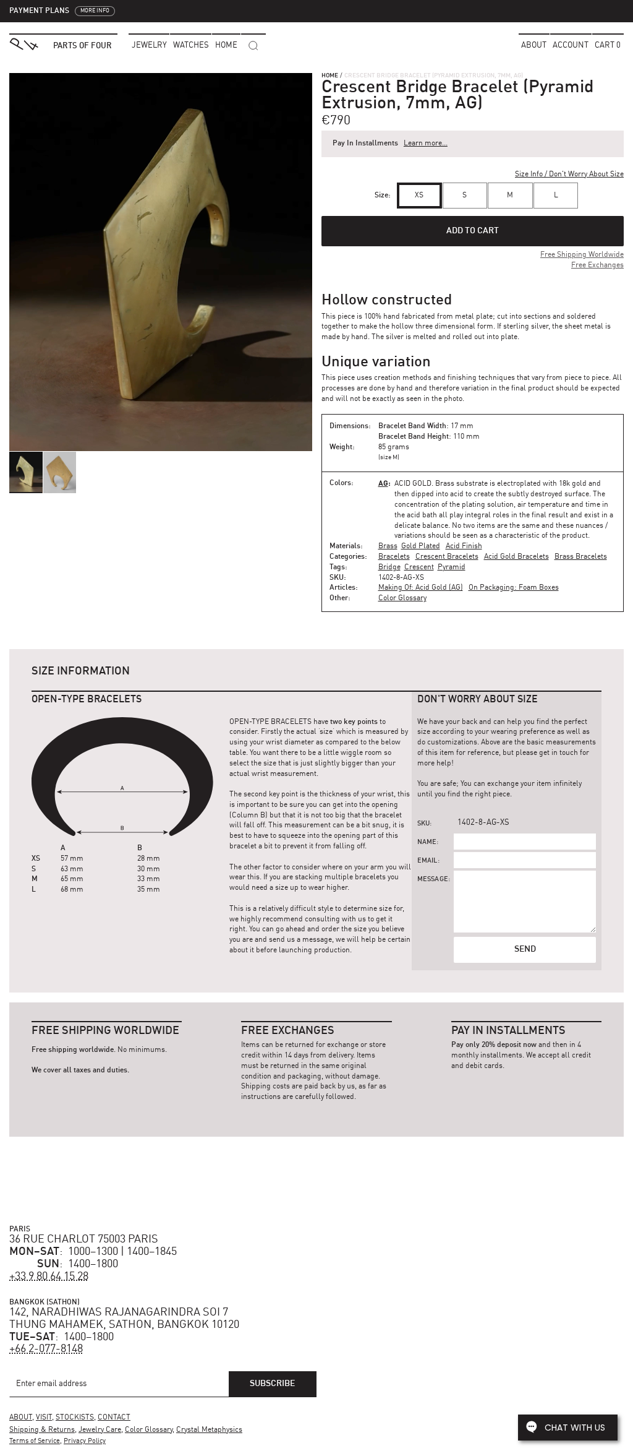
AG (383, 483)
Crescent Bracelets (446, 557)
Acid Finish (464, 546)
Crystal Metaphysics (209, 1430)
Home (329, 75)
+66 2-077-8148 (46, 1349)
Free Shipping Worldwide (582, 255)
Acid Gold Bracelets (516, 557)
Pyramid (451, 567)
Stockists (75, 1417)
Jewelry (149, 45)
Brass (387, 546)
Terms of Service (34, 1441)
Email (427, 861)
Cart (608, 45)
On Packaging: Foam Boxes (514, 588)
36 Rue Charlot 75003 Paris (83, 1239)
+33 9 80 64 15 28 (48, 1276)
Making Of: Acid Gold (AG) (420, 588)
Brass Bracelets (580, 557)
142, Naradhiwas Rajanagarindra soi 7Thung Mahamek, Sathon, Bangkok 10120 (124, 1318)
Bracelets (394, 557)
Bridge (389, 567)
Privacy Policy (85, 1441)
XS (419, 195)
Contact (114, 1417)
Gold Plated (420, 546)
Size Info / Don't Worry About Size (569, 174)
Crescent (419, 567)
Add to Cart (472, 230)
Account (570, 45)
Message (432, 879)
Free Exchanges (597, 265)
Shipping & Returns (42, 1430)
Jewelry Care (100, 1430)
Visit (44, 1417)
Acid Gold (412, 484)
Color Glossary (402, 598)
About (533, 45)
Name (427, 842)
